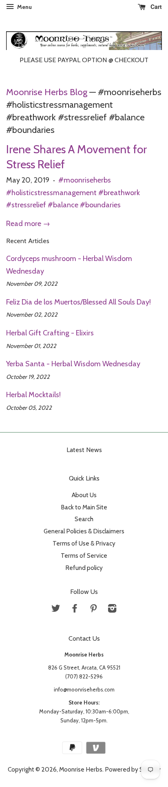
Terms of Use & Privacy (84, 543)
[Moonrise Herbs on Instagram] (112, 609)
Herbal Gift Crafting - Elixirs (50, 332)
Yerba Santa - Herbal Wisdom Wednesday (73, 363)
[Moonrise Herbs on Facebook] (74, 609)
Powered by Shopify (133, 769)
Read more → (28, 223)
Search (84, 519)
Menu (24, 7)
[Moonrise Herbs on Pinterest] (93, 609)
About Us (84, 495)
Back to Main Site (84, 507)
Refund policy (84, 568)
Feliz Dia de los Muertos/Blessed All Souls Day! (78, 302)
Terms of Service (84, 555)
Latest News (84, 450)
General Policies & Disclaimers (84, 531)
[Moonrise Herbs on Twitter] (55, 609)
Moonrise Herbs (80, 769)
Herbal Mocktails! (33, 394)
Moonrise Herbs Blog (46, 92)
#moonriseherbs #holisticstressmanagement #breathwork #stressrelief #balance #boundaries (73, 192)
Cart (155, 6)
